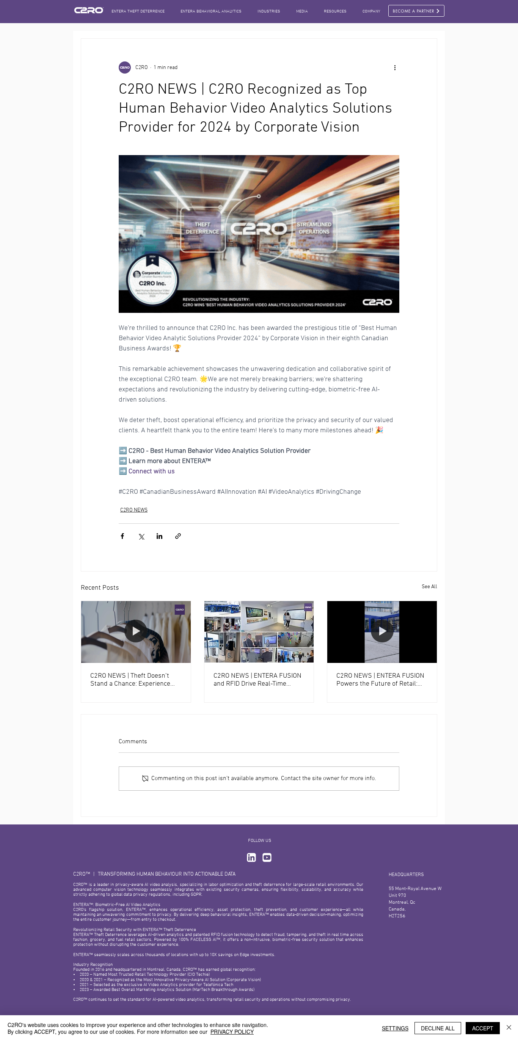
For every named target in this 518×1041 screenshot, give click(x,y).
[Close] (508, 1028)
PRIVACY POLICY (232, 1031)
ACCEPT (482, 1028)
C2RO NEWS (134, 510)
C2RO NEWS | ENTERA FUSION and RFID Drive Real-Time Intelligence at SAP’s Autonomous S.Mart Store (257, 680)
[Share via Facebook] (122, 536)
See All (429, 587)
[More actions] (394, 67)
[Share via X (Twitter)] (140, 536)
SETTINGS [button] (395, 1028)
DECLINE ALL (438, 1028)
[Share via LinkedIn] (159, 536)
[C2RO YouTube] (267, 857)
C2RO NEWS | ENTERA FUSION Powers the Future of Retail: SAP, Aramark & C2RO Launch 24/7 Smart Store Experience (380, 680)
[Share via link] (178, 536)
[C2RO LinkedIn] (251, 857)
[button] (302, 12)
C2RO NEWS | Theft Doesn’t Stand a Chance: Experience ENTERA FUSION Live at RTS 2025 (131, 680)
